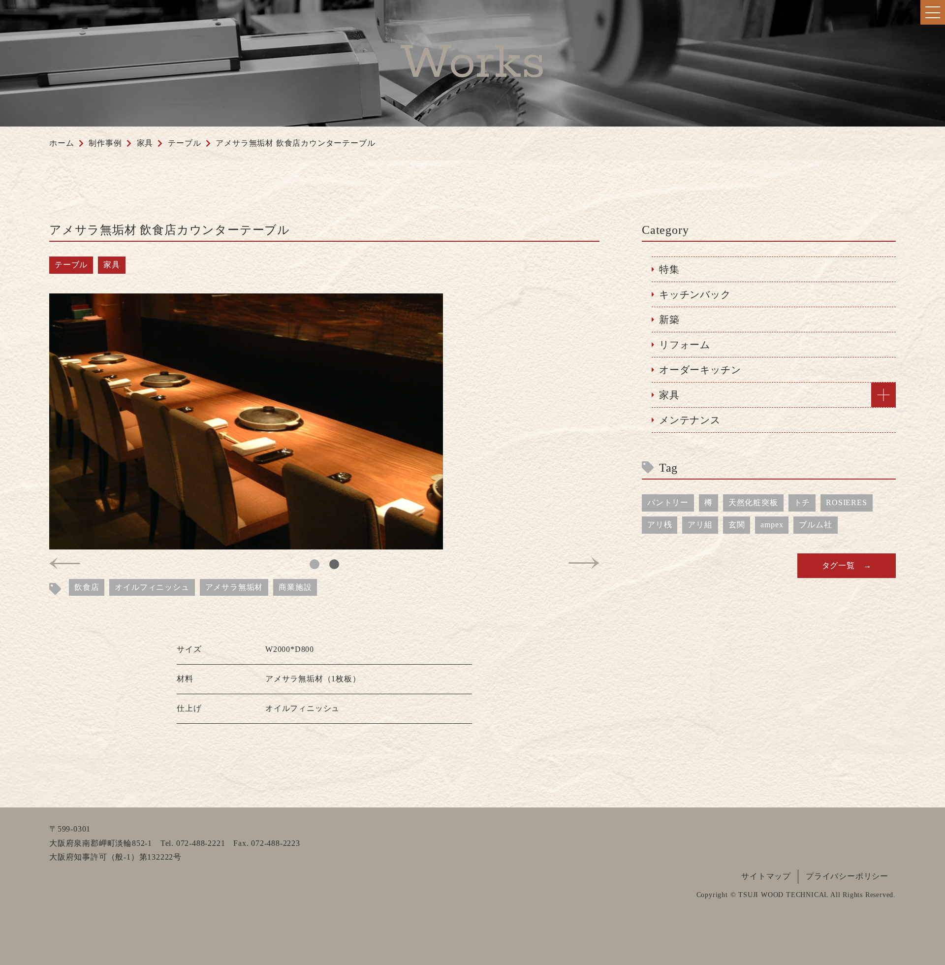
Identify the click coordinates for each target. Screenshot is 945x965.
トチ (802, 502)
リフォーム (684, 344)
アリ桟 (659, 524)
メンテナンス (690, 420)
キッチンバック (695, 294)
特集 (669, 269)
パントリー (668, 502)
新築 (669, 319)
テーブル (71, 264)
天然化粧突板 (753, 502)
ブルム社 (815, 524)
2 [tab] (334, 564)
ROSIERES (846, 502)
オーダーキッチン (700, 369)
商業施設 (295, 587)
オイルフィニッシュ (152, 587)
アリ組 (700, 524)
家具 (111, 264)
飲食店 (86, 587)
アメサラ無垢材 (234, 587)
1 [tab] (314, 564)
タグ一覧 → (847, 565)
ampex (771, 524)
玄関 (736, 524)
